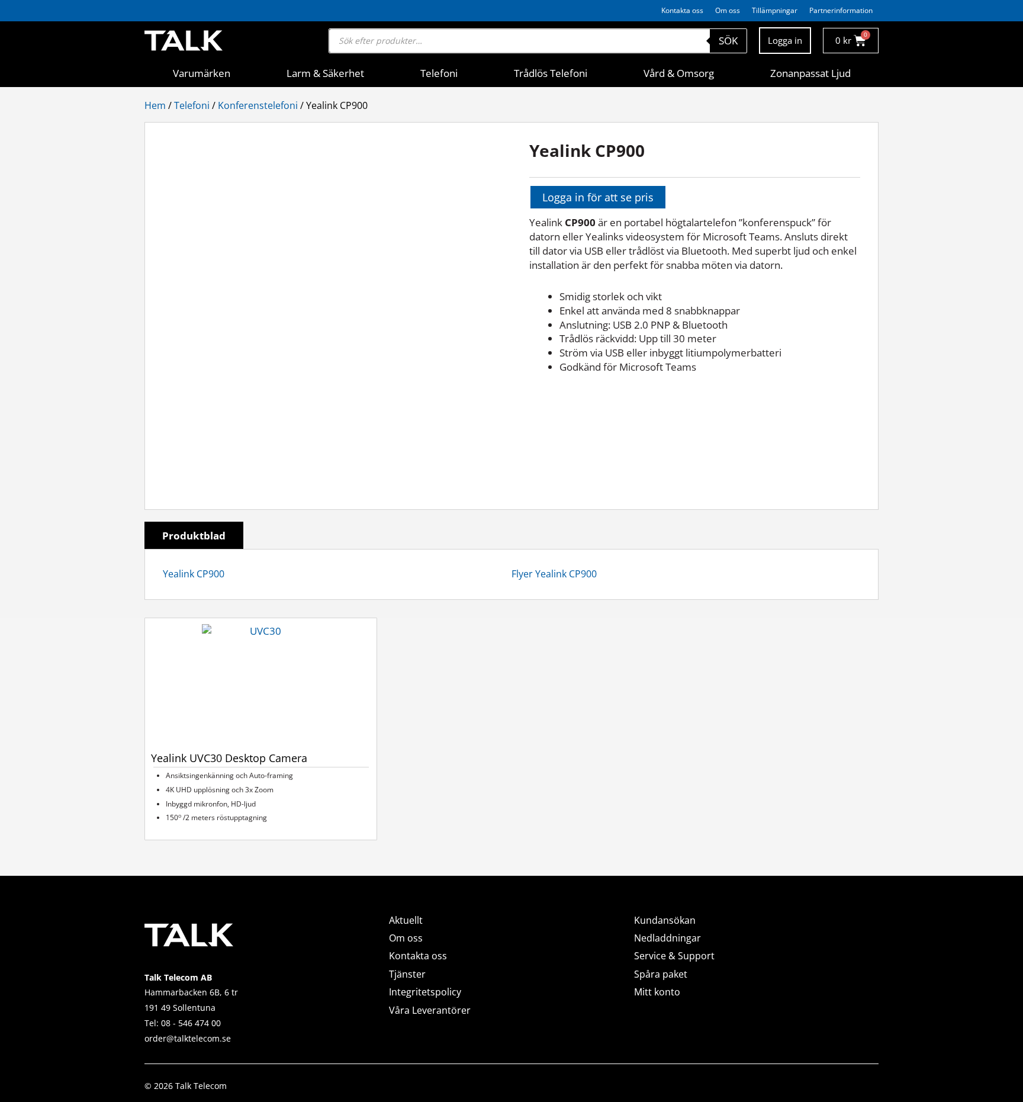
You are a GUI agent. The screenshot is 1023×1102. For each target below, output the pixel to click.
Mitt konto (657, 991)
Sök (728, 40)
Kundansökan (665, 920)
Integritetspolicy (425, 991)
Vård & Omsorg (679, 73)
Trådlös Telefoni (550, 73)
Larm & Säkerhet (325, 73)
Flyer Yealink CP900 (554, 573)
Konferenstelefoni (258, 105)
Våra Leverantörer (430, 1010)
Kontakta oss (682, 10)
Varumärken (201, 73)
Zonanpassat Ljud (810, 73)
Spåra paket (660, 974)
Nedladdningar (667, 937)
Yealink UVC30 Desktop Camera (229, 758)
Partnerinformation (841, 10)
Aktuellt (406, 920)
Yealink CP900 (193, 573)
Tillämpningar (774, 10)
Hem (155, 105)
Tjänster (407, 974)
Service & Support (674, 955)
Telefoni (439, 73)
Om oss (727, 10)
